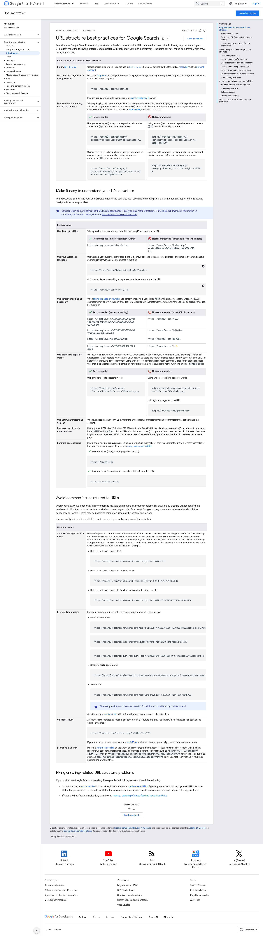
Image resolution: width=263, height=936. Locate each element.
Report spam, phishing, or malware (61, 895)
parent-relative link (105, 748)
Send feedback (195, 38)
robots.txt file (110, 714)
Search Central (33, 4)
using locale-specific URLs (139, 446)
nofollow (132, 742)
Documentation (62, 3)
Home (58, 30)
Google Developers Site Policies (78, 831)
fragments (102, 75)
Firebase (110, 917)
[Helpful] (200, 30)
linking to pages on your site (106, 299)
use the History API (139, 98)
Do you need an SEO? (127, 885)
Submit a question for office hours (61, 890)
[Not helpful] (204, 30)
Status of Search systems (129, 895)
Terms (48, 929)
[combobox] (209, 3)
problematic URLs (138, 786)
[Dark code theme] (203, 266)
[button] (20, 27)
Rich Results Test (198, 890)
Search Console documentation (132, 900)
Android (82, 917)
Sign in (255, 3)
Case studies (145, 3)
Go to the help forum (54, 885)
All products (169, 917)
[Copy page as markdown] (163, 38)
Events (129, 3)
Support (84, 3)
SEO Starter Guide (126, 890)
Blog (96, 3)
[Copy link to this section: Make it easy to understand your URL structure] (137, 191)
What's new (110, 3)
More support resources (56, 900)
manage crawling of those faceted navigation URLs (140, 795)
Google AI (153, 917)
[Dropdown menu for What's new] (119, 3)
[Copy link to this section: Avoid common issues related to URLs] (122, 498)
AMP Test (195, 900)
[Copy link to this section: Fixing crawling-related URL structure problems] (137, 773)
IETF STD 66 (70, 67)
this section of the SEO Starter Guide (119, 214)
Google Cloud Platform (131, 917)
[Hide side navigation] (37, 930)
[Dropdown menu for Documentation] (73, 3)
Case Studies (123, 905)
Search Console (247, 13)
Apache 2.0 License (197, 828)
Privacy (57, 929)
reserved (183, 67)
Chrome (96, 917)
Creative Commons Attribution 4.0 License (132, 828)
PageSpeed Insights (199, 895)
